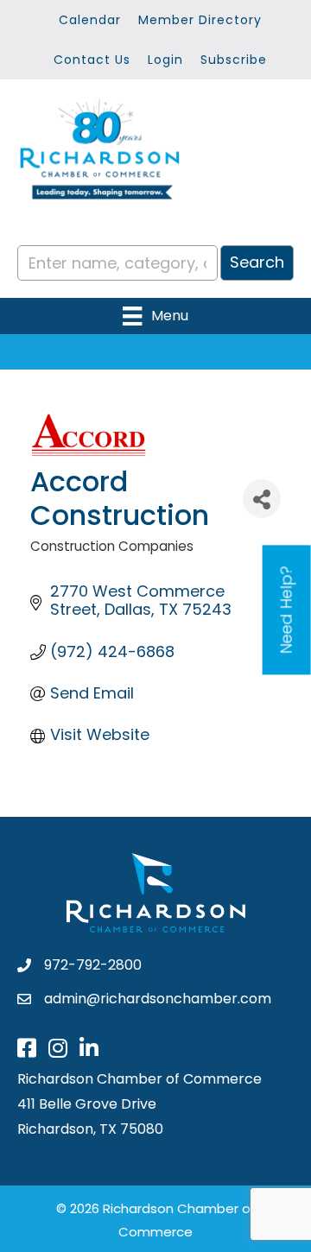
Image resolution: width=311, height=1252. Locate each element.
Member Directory (200, 19)
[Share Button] (262, 498)
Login (165, 59)
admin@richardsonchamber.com (157, 999)
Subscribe (233, 59)
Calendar (90, 19)
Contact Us (92, 59)
